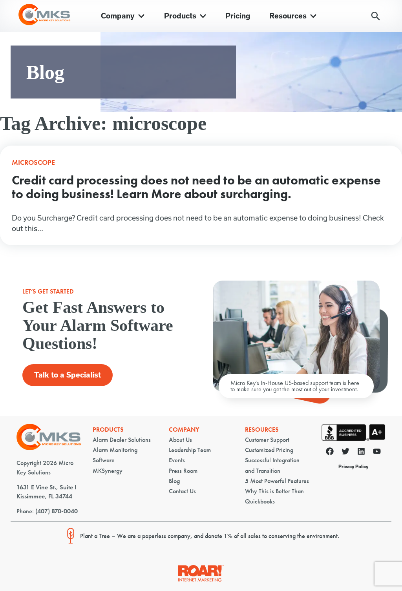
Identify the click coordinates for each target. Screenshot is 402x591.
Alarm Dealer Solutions (122, 440)
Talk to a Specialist (67, 375)
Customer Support (267, 440)
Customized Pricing (269, 450)
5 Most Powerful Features (277, 481)
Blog (174, 481)
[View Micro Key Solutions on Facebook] (330, 452)
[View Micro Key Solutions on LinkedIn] (361, 452)
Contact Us (182, 491)
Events (177, 460)
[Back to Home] (48, 448)
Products (108, 429)
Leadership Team (190, 450)
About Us (180, 440)
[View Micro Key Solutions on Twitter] (345, 452)
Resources (262, 429)
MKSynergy (107, 471)
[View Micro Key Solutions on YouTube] (377, 452)
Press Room (183, 471)
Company (184, 429)
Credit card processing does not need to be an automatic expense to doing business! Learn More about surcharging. (196, 187)
